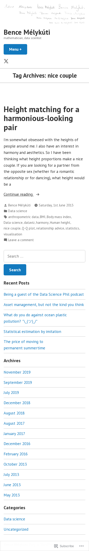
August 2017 (14, 423)
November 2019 (17, 372)
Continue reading (19, 194)
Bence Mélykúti (27, 32)
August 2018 (14, 413)
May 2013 (12, 495)
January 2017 (14, 433)
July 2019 (11, 392)
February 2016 (16, 453)
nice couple (12, 228)
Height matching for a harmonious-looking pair (41, 118)
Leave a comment (21, 240)
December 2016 (17, 443)
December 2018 (17, 402)
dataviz (29, 222)
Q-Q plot (28, 228)
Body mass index (59, 217)
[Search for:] (44, 256)
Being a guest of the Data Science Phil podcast (44, 294)
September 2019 (18, 382)
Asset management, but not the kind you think (44, 304)
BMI (42, 217)
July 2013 (11, 474)
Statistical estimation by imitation (32, 331)
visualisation (13, 234)
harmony (42, 222)
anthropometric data (23, 217)
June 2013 (12, 484)
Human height (60, 222)
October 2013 (15, 464)
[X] (7, 61)
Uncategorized (16, 529)
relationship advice (50, 228)
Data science (17, 211)
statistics (72, 228)
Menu (18, 49)
